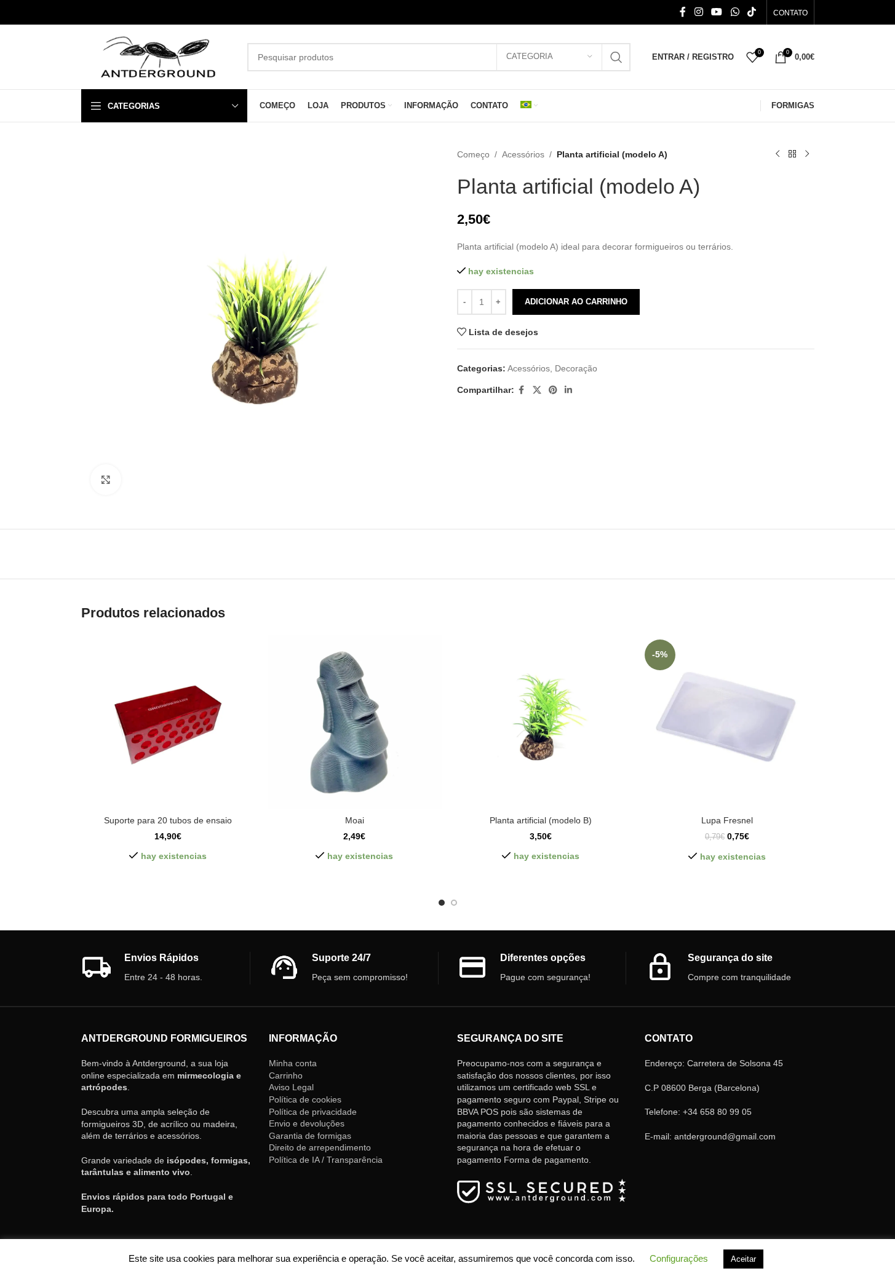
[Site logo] (158, 56)
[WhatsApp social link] (734, 12)
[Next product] (807, 154)
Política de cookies (305, 1099)
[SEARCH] (616, 57)
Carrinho (286, 1075)
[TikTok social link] (751, 12)
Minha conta (293, 1063)
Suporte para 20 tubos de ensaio (168, 820)
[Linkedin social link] (568, 390)
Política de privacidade (313, 1112)
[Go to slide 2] (454, 903)
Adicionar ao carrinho (576, 301)
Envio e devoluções (306, 1123)
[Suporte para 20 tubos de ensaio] (168, 722)
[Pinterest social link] (553, 390)
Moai (354, 820)
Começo (473, 154)
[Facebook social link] (682, 12)
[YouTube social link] (716, 12)
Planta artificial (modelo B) (541, 820)
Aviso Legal (291, 1087)
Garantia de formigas (310, 1136)
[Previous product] (777, 154)
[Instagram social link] (698, 12)
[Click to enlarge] (105, 479)
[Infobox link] (165, 968)
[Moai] (355, 722)
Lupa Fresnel (727, 820)
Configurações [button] (679, 1258)
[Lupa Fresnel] (727, 722)
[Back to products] (792, 154)
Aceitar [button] (743, 1259)
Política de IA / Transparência (326, 1160)
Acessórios (523, 154)
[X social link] (537, 390)
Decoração (576, 368)
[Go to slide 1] (442, 903)
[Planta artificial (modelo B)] (541, 722)
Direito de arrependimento (320, 1147)
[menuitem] (529, 106)
